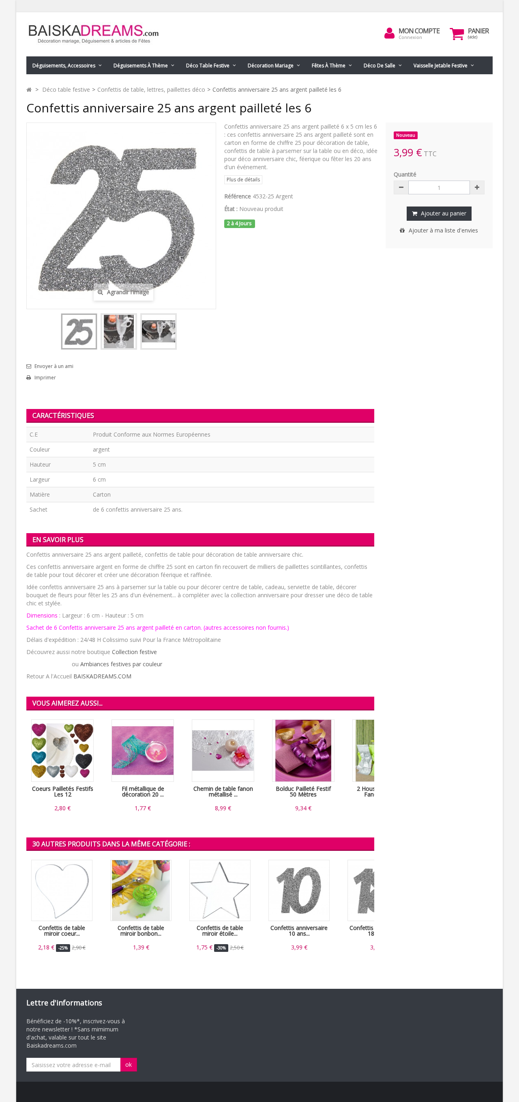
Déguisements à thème (141, 65)
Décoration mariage (271, 65)
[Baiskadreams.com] (101, 34)
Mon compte (419, 31)
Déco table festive (207, 65)
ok (128, 1064)
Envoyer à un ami (53, 366)
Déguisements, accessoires (63, 65)
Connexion (410, 37)
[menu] (390, 33)
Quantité (405, 174)
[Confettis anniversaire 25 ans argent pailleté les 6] (79, 331)
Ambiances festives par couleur (121, 664)
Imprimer (45, 378)
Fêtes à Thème (328, 65)
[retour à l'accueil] (29, 89)
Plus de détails (243, 179)
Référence (237, 196)
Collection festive (134, 652)
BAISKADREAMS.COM (102, 676)
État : (231, 209)
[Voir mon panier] (457, 33)
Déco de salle (379, 65)
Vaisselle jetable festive (441, 65)
